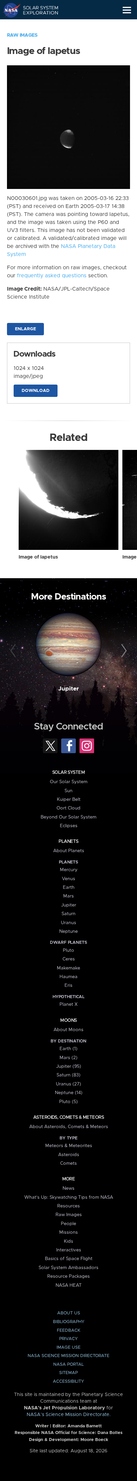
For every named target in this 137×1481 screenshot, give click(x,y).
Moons (68, 1020)
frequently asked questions (51, 275)
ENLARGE (25, 329)
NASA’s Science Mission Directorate (68, 1414)
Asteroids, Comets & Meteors (68, 1117)
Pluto (68, 950)
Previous (14, 651)
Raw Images (22, 35)
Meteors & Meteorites (68, 1145)
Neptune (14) (68, 1092)
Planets (68, 841)
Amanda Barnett (85, 1426)
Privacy (68, 1339)
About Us (68, 1313)
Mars (68, 896)
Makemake (68, 968)
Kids (68, 1241)
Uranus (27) (68, 1084)
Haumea (68, 976)
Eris (68, 985)
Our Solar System (68, 781)
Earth (68, 887)
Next (122, 651)
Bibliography (68, 1322)
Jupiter (68, 689)
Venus (68, 878)
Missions (68, 1232)
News (68, 1188)
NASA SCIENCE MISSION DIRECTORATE (68, 1356)
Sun (68, 790)
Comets (68, 1163)
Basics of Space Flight (68, 1258)
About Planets (68, 850)
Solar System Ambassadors (68, 1267)
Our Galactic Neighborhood (37, 25)
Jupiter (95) (68, 1066)
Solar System (68, 772)
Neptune (68, 931)
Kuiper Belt (68, 799)
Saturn (68, 913)
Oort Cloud (68, 808)
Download (36, 391)
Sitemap (68, 1373)
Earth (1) (68, 1048)
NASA (9, 10)
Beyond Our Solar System (68, 817)
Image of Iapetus (38, 557)
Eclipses (68, 825)
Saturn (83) (68, 1075)
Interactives (68, 1250)
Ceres (69, 959)
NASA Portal (68, 1364)
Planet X (68, 1004)
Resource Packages (68, 1276)
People (68, 1223)
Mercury (68, 869)
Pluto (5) (68, 1101)
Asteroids (68, 1154)
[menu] (126, 10)
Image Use (68, 1347)
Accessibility (68, 1381)
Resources (68, 1206)
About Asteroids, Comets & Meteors (68, 1126)
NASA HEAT (69, 1285)
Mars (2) (68, 1057)
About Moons (68, 1029)
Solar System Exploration (37, 10)
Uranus (68, 922)
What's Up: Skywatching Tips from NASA (68, 1197)
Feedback (68, 1330)
